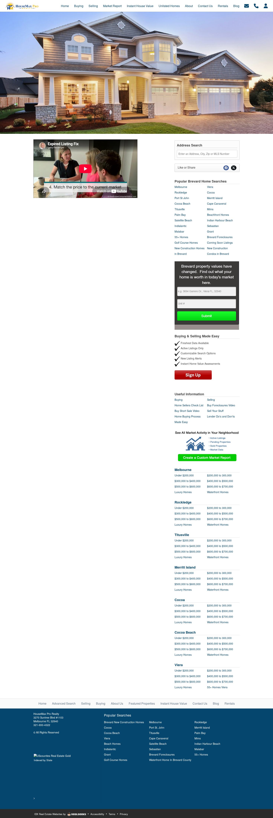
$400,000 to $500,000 (220, 481)
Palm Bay (180, 215)
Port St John (182, 198)
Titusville (180, 209)
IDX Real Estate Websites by (50, 814)
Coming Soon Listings (220, 242)
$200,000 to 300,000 (219, 475)
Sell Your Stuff (215, 411)
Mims (210, 209)
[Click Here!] (207, 295)
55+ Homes (181, 237)
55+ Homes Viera (217, 687)
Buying (179, 399)
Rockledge (181, 192)
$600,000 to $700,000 (220, 486)
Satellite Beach (183, 220)
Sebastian (213, 226)
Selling (211, 399)
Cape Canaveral (216, 203)
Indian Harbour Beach (220, 220)
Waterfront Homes (217, 492)
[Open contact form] (246, 5)
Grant (210, 231)
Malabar (179, 231)
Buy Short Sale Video (187, 411)
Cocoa (211, 192)
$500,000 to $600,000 (188, 486)
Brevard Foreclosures (220, 237)
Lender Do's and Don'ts (221, 416)
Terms (112, 814)
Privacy (124, 814)
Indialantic (180, 226)
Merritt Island (214, 198)
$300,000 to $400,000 (188, 481)
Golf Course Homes (186, 242)
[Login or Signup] (266, 5)
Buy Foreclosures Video (221, 405)
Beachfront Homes (218, 215)
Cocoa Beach (182, 203)
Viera (210, 187)
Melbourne (181, 187)
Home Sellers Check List (189, 405)
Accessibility (97, 814)
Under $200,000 (184, 475)
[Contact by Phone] (256, 5)
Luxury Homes (183, 492)
